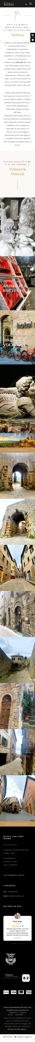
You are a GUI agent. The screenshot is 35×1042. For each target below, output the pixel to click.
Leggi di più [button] (17, 938)
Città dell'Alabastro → (17, 232)
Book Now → (20, 1014)
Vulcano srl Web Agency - (18, 1029)
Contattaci (13, 1012)
